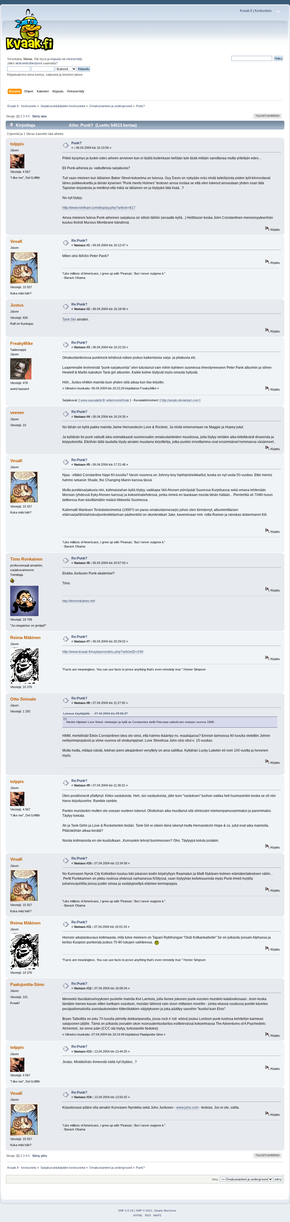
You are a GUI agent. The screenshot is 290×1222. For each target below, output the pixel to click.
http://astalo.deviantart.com (180, 400)
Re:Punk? (79, 241)
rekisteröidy (74, 59)
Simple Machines (165, 1210)
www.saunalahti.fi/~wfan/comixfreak (104, 400)
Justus (17, 305)
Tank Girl (69, 319)
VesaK (16, 241)
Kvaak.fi (246, 11)
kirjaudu (55, 59)
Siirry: (215, 1179)
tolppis (17, 143)
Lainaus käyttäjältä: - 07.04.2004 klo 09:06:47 (95, 713)
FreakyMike (21, 343)
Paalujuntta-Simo (27, 984)
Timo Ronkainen (26, 559)
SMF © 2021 (144, 1210)
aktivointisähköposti (28, 63)
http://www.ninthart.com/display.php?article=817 (98, 208)
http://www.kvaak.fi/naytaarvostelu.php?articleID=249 (102, 652)
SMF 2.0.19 (125, 1210)
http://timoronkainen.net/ (78, 600)
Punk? (76, 143)
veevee (17, 412)
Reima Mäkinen (25, 637)
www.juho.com (187, 1107)
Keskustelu (263, 11)
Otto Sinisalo (23, 699)
